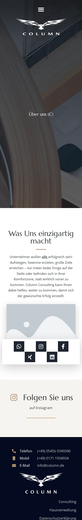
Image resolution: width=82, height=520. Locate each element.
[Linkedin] (52, 357)
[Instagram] (41, 346)
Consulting (67, 501)
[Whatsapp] (19, 346)
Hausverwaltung (62, 510)
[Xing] (30, 357)
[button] (41, 9)
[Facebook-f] (63, 346)
